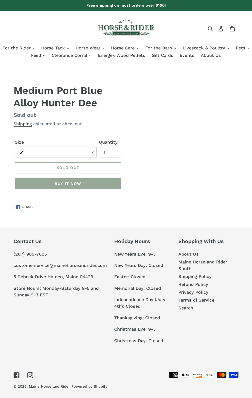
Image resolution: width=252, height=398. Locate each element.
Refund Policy (193, 284)
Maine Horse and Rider (49, 386)
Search (185, 307)
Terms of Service (196, 300)
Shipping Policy (195, 276)
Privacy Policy (193, 292)
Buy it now (68, 183)
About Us (188, 254)
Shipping (23, 123)
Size (19, 142)
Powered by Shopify (89, 386)
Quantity (108, 142)
